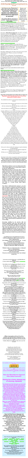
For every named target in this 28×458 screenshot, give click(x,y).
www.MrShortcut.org (11, 441)
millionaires (24, 278)
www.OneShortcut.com (22, 441)
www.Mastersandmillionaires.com (14, 440)
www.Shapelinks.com (11, 443)
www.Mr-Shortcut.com (6, 441)
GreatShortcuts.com (17, 443)
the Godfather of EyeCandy (22, 261)
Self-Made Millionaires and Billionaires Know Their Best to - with (8, 43)
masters (20, 278)
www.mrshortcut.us (16, 441)
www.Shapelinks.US (14, 442)
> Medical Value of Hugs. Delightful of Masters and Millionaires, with (7, 70)
